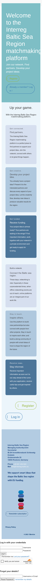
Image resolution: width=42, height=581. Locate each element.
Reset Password (7, 579)
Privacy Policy (10, 527)
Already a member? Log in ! (21, 88)
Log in (15, 416)
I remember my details (23, 579)
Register (14, 78)
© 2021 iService (29, 534)
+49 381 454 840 (19, 464)
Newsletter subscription (18, 513)
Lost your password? (21, 556)
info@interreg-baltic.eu (20, 466)
